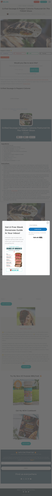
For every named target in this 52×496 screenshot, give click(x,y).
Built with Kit (37, 237)
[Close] (47, 222)
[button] (14, 258)
